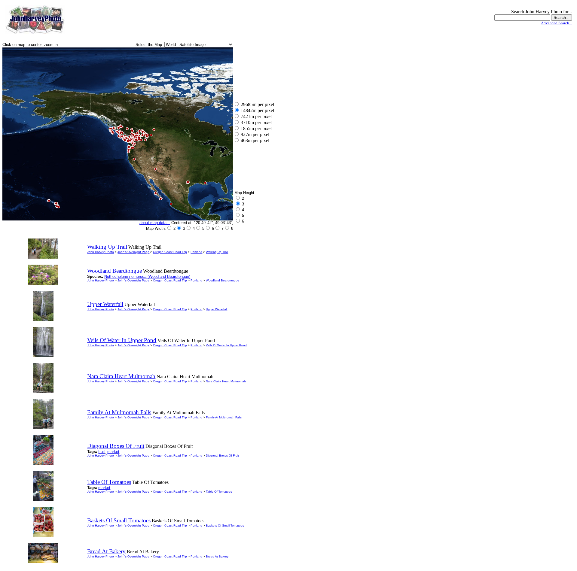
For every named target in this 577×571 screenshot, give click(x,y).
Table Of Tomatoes (219, 491)
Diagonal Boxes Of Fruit (222, 455)
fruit (101, 451)
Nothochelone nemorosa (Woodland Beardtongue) (147, 276)
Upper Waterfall (216, 309)
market (113, 451)
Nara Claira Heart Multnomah (226, 381)
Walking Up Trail (217, 252)
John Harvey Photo (100, 252)
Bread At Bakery (217, 556)
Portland (196, 252)
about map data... (154, 222)
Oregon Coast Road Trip (170, 252)
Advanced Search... (556, 23)
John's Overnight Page (133, 252)
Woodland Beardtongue (222, 280)
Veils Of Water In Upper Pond (226, 345)
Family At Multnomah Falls (224, 417)
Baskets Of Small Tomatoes (225, 525)
